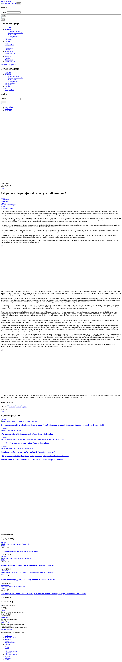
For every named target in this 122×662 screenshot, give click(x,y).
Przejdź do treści (6, 1)
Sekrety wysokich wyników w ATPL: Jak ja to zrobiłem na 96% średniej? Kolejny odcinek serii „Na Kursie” (43, 594)
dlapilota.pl (12, 3)
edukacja (3, 203)
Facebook (7, 656)
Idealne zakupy (5, 622)
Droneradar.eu (9, 51)
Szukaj (4, 12)
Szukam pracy (9, 641)
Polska (3, 546)
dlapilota (3, 188)
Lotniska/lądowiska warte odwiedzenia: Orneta (19, 551)
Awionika (7, 41)
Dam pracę (8, 639)
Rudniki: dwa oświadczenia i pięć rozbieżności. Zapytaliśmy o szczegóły (28, 452)
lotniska (3, 198)
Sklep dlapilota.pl (10, 53)
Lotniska (7, 50)
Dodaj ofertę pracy (14, 36)
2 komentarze (5, 585)
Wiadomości (8, 109)
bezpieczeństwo (5, 199)
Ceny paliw (8, 39)
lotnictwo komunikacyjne (8, 205)
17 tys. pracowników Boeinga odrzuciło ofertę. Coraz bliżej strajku (27, 434)
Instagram (7, 658)
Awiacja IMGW (9, 45)
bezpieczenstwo (5, 617)
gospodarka (4, 201)
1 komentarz (4, 571)
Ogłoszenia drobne (14, 31)
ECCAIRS (8, 27)
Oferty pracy (12, 34)
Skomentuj (4, 419)
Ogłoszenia (8, 29)
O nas (6, 43)
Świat (2, 574)
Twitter (7, 659)
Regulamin (8, 653)
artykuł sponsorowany (7, 208)
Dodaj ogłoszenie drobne (15, 33)
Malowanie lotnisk (6, 629)
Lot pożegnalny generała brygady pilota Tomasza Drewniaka (25, 443)
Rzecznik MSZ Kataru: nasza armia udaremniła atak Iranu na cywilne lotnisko (32, 460)
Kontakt (7, 648)
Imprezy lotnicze (10, 38)
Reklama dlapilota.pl (11, 654)
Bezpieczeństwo (9, 48)
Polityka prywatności (11, 651)
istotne (3, 206)
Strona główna (9, 107)
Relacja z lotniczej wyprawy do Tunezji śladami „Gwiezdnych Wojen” (28, 580)
